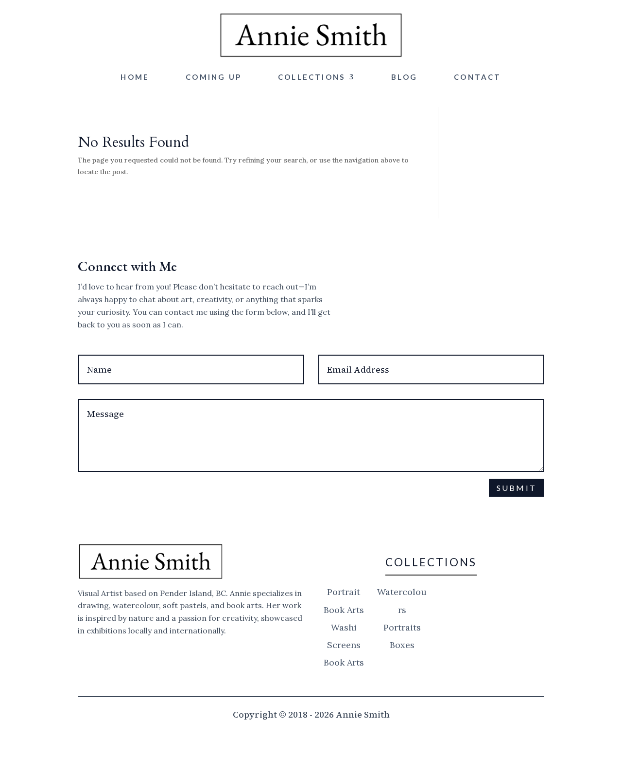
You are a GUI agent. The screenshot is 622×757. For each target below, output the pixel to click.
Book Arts (344, 662)
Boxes (402, 644)
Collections (311, 76)
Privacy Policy (305, 511)
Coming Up (214, 76)
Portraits (402, 627)
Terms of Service (388, 511)
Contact (477, 76)
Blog (404, 76)
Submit (516, 487)
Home (135, 76)
